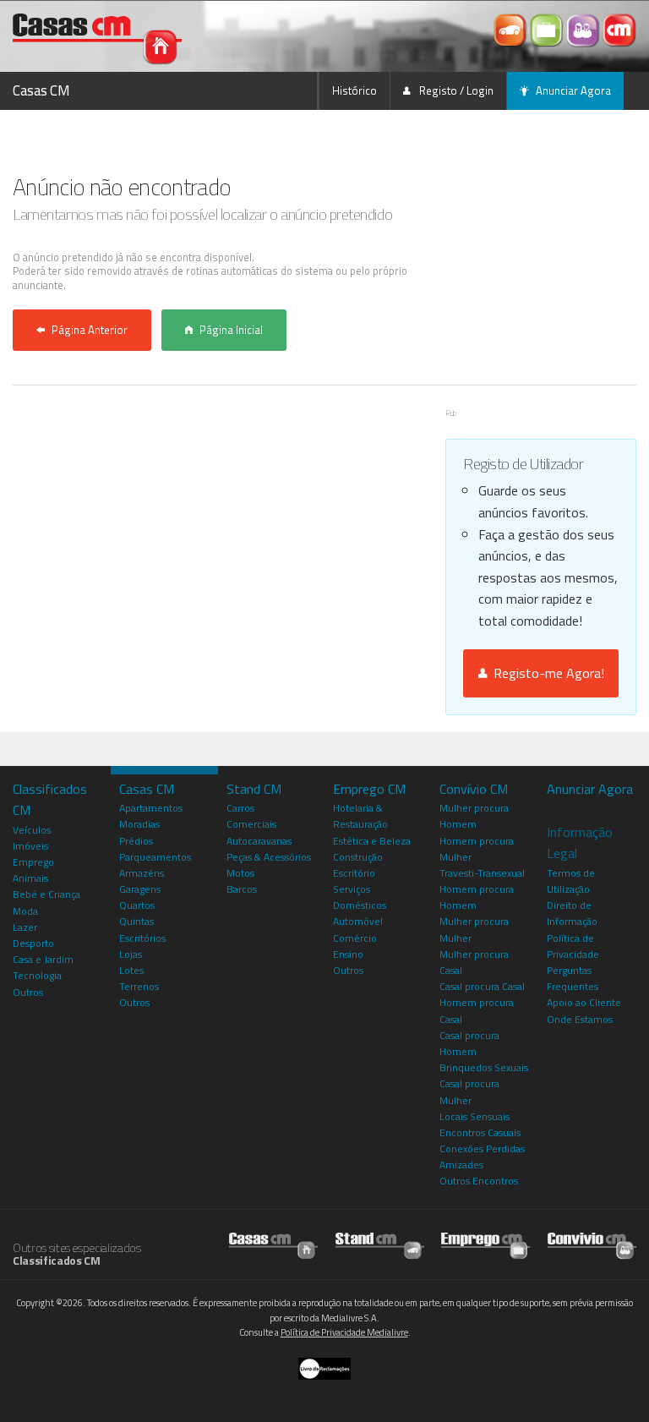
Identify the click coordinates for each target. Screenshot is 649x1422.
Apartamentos (151, 808)
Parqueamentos (155, 857)
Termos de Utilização (571, 881)
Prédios (136, 841)
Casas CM (41, 90)
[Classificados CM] (619, 28)
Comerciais (251, 824)
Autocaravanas (259, 841)
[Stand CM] (512, 28)
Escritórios (142, 938)
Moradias (139, 824)
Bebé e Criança (46, 894)
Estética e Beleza (372, 841)
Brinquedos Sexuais (483, 1067)
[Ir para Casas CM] (273, 1241)
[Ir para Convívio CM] (592, 1241)
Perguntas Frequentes (572, 978)
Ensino (348, 954)
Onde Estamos (580, 1019)
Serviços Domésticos (359, 897)
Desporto (33, 943)
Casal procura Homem (469, 1043)
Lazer (25, 927)
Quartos (137, 905)
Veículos (32, 830)
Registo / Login (455, 90)
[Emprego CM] (548, 28)
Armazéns (141, 873)
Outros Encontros (478, 1181)
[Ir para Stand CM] (379, 1241)
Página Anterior (90, 329)
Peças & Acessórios (268, 857)
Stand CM (253, 789)
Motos (240, 873)
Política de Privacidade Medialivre (344, 1332)
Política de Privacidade (573, 946)
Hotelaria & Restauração (360, 816)
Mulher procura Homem (474, 816)
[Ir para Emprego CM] (485, 1241)
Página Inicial (231, 329)
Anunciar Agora (573, 90)
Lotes (131, 970)
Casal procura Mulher (469, 1091)
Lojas (130, 954)
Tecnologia (37, 975)
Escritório (354, 873)
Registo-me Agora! (545, 673)
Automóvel (358, 921)
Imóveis (30, 846)
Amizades (461, 1165)
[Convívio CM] (584, 28)
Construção (358, 857)
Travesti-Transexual (482, 873)
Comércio (355, 938)
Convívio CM (473, 789)
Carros (240, 808)
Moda (25, 911)
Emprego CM (369, 789)
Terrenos (139, 986)
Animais (30, 878)
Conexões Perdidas (482, 1148)
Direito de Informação (572, 913)
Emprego (33, 862)
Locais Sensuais (474, 1116)
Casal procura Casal (482, 986)
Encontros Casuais (480, 1132)
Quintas (136, 921)
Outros (28, 992)
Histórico (354, 90)
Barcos (241, 889)
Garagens (140, 889)
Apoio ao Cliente (584, 1002)
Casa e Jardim (43, 959)
